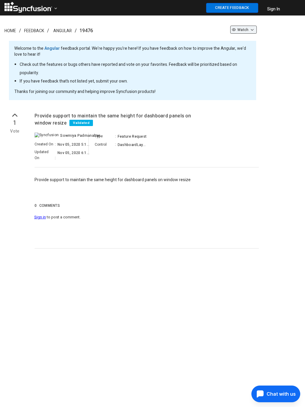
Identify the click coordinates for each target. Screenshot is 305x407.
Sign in (40, 217)
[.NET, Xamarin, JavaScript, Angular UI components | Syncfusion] (28, 7)
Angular (62, 31)
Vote (15, 131)
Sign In (273, 9)
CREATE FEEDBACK (232, 7)
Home (10, 31)
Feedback (34, 31)
